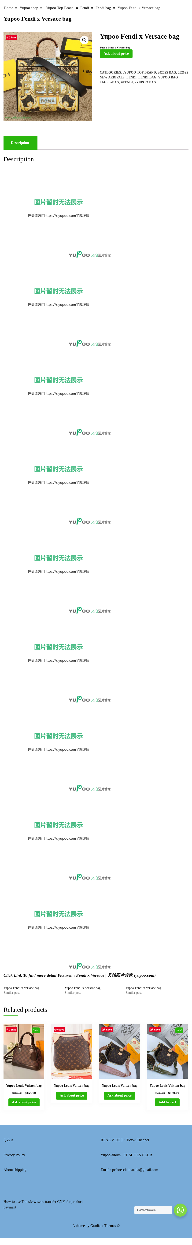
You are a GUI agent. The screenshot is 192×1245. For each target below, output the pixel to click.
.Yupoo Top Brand (139, 72)
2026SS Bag (167, 72)
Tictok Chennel (137, 1140)
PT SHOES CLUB (137, 1155)
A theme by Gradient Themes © (96, 1226)
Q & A (9, 1140)
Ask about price (116, 53)
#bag (115, 82)
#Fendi (127, 82)
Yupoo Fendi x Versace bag (21, 988)
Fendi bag (147, 77)
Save (13, 37)
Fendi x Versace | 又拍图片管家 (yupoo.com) (116, 975)
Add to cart (167, 1102)
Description (20, 143)
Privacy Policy (14, 1155)
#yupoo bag (145, 82)
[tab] (19, 143)
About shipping (15, 1170)
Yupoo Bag (168, 77)
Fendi (131, 77)
